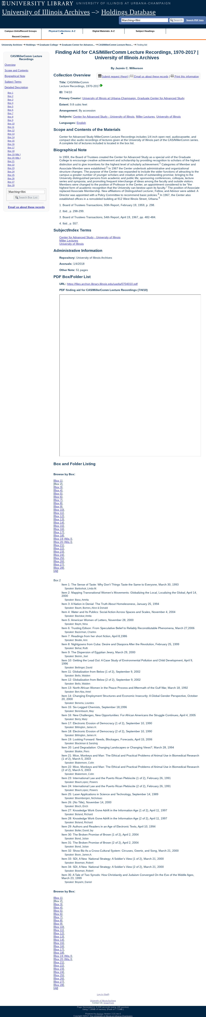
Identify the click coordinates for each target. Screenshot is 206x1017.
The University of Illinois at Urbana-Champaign (111, 1016)
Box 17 (11, 147)
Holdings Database (128, 12)
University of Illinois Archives (46, 12)
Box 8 (10, 117)
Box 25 (11, 175)
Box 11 (11, 127)
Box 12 (11, 130)
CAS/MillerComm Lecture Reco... (115, 45)
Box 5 (10, 106)
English (81, 122)
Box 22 (11, 165)
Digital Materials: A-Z (104, 31)
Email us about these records (26, 207)
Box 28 (11, 185)
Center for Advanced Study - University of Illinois (103, 116)
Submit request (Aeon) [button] (115, 76)
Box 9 (10, 120)
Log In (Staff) (103, 994)
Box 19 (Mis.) (14, 154)
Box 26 (11, 178)
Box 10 (11, 123)
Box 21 (11, 161)
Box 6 (10, 110)
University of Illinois (168, 116)
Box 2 (10, 96)
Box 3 (10, 99)
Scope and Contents (16, 70)
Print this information (186, 76)
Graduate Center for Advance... (78, 45)
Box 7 (10, 113)
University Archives (12, 45)
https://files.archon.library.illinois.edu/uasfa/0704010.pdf (102, 284)
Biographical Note (15, 76)
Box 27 (11, 182)
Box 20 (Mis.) (14, 158)
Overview (10, 64)
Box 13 (11, 134)
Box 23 (11, 168)
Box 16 (11, 144)
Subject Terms (13, 81)
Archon (100, 1014)
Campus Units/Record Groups (21, 31)
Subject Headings (145, 31)
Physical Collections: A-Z (62, 31)
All (55, 571)
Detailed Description (16, 87)
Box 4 (10, 103)
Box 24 (11, 171)
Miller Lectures (145, 116)
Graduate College (48, 45)
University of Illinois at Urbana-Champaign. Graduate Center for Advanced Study (133, 98)
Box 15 (11, 141)
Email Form (109, 1003)
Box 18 (11, 151)
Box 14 (11, 137)
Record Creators (20, 36)
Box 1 (10, 93)
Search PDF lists (195, 20)
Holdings (31, 45)
